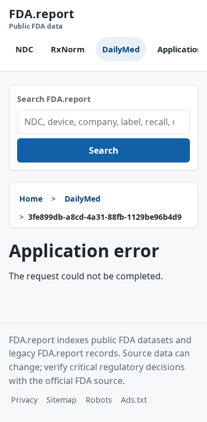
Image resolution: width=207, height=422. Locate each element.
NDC (24, 49)
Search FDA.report (54, 99)
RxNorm (67, 49)
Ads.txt (134, 399)
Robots (99, 399)
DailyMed (121, 49)
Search (104, 150)
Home (31, 198)
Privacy (24, 399)
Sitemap (61, 399)
